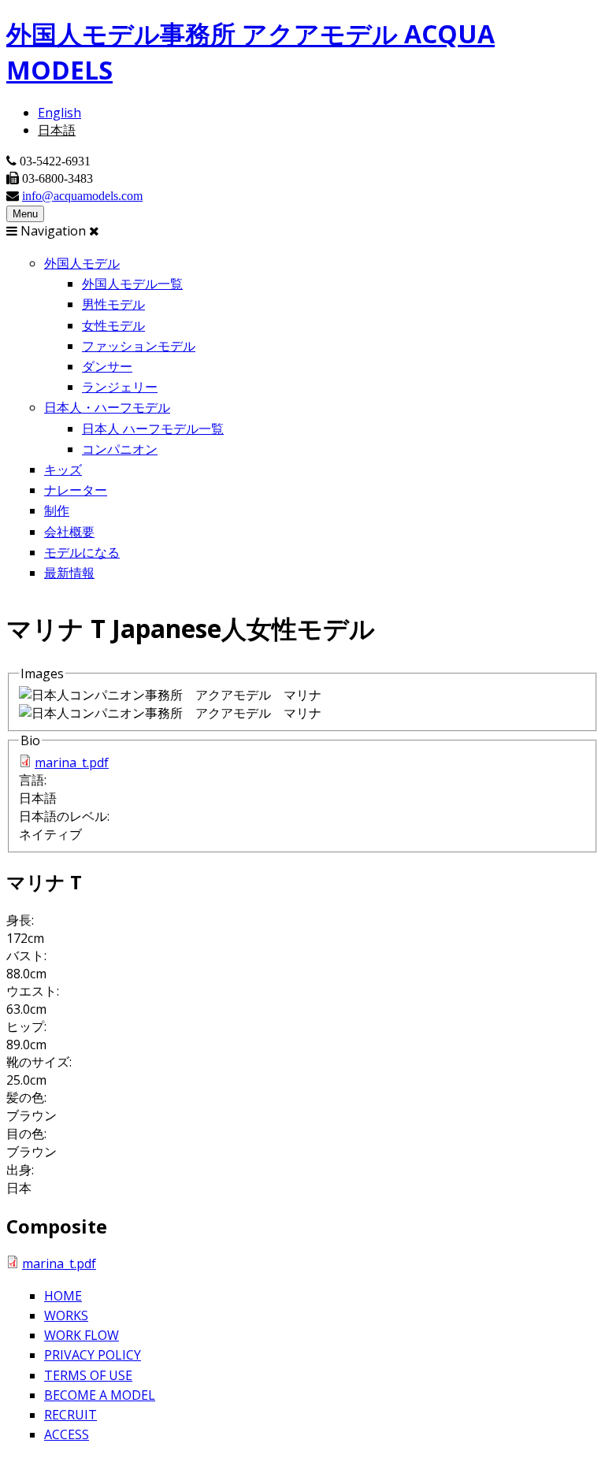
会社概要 (69, 531)
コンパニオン (120, 449)
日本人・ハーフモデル (107, 407)
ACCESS (66, 1434)
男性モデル (113, 304)
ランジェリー (120, 386)
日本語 (57, 130)
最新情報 (69, 572)
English (59, 112)
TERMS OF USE (88, 1375)
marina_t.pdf (72, 762)
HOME (63, 1295)
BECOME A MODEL (99, 1395)
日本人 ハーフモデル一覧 (153, 428)
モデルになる (82, 552)
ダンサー (107, 366)
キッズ (63, 469)
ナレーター (75, 490)
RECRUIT (70, 1414)
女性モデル (113, 325)
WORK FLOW (81, 1335)
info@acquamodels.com (82, 195)
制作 (56, 510)
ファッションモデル (138, 345)
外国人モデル (82, 263)
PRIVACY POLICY (92, 1355)
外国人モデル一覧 (132, 283)
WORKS (66, 1315)
